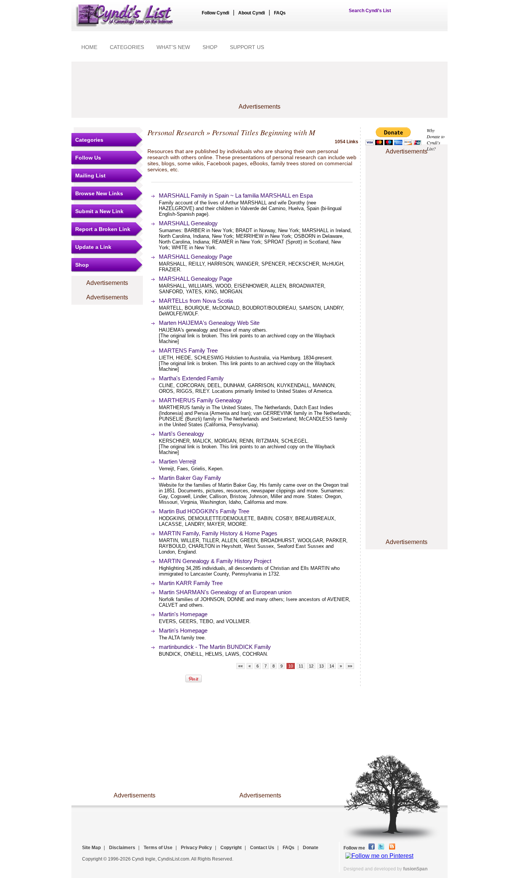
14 (331, 666)
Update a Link (93, 247)
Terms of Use (158, 847)
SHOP (210, 47)
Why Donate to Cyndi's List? (436, 139)
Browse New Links (99, 193)
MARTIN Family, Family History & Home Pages (218, 533)
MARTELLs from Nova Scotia (196, 300)
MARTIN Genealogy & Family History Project (215, 561)
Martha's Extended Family (191, 378)
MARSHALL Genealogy (188, 223)
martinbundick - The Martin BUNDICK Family (215, 647)
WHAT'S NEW (173, 47)
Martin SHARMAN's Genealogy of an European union (225, 592)
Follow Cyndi (215, 13)
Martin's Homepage (183, 614)
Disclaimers (122, 847)
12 (311, 666)
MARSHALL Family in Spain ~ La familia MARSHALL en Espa (236, 195)
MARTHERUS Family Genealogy (200, 400)
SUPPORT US (247, 47)
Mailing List (90, 175)
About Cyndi (251, 13)
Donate (310, 847)
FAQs (280, 13)
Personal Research (175, 132)
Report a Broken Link (102, 229)
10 (290, 666)
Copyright (231, 847)
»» (350, 666)
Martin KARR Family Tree (191, 583)
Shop (82, 265)
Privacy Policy (196, 847)
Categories (89, 140)
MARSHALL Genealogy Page (195, 256)
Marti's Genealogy (181, 433)
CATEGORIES (127, 47)
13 (321, 666)
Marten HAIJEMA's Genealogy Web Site (209, 323)
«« (240, 666)
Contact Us (262, 847)
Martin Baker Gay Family (190, 478)
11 (301, 666)
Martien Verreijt (177, 461)
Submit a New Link (99, 211)
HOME (89, 47)
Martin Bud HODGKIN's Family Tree (204, 511)
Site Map (91, 847)
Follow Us (88, 158)
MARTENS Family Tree (188, 350)
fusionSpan (415, 869)
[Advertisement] (259, 86)
